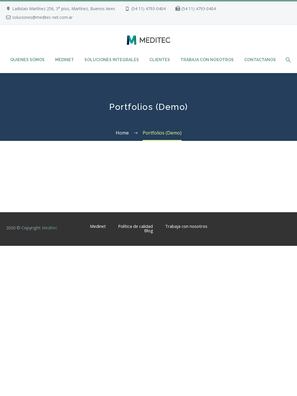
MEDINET (64, 59)
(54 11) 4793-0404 (148, 8)
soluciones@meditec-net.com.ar (42, 17)
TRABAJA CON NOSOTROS (207, 59)
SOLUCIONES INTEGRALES (111, 59)
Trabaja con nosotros (186, 226)
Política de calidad (135, 226)
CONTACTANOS (260, 59)
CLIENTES (159, 59)
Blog (148, 230)
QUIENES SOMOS (27, 59)
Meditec (49, 227)
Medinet (98, 226)
